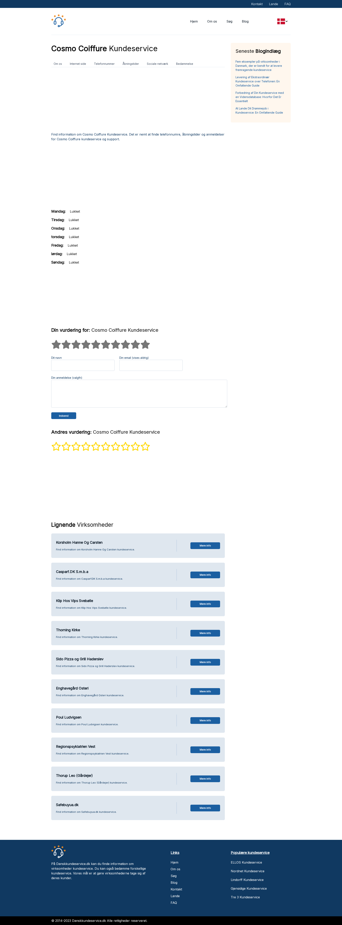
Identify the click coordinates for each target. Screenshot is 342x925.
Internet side (78, 63)
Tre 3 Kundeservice (245, 897)
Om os (212, 21)
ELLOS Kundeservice (246, 862)
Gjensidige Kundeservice (249, 888)
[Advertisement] (138, 101)
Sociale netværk (157, 63)
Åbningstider (131, 63)
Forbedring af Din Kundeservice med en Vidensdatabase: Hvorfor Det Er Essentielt (260, 97)
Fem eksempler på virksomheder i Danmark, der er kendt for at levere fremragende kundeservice (259, 66)
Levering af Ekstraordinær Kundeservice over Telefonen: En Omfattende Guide (258, 81)
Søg (229, 21)
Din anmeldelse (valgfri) (66, 377)
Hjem (194, 21)
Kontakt (257, 4)
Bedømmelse (184, 63)
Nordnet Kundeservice (247, 871)
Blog (245, 21)
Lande (273, 4)
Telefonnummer (104, 63)
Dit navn (56, 357)
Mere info (205, 545)
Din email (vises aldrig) (134, 357)
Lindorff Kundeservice (247, 880)
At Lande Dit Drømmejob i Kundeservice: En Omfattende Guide (259, 110)
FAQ (287, 4)
